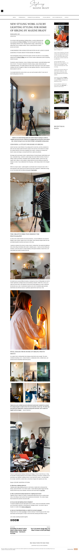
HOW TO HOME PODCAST (57, 17)
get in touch (64, 85)
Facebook (59, 78)
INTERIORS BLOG (22, 17)
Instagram (32, 139)
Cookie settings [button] (70, 549)
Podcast (47, 542)
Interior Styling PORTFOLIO (34, 17)
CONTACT (66, 17)
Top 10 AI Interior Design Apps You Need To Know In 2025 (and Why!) (40, 529)
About (31, 542)
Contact (43, 542)
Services (34, 542)
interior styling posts (26, 506)
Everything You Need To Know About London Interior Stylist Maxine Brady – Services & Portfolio (18, 530)
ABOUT (14, 17)
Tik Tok (40, 139)
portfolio (43, 490)
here (20, 141)
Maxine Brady (13, 36)
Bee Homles (34, 170)
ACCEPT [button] (75, 549)
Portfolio (38, 542)
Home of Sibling (20, 57)
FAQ (41, 542)
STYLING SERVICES (46, 17)
